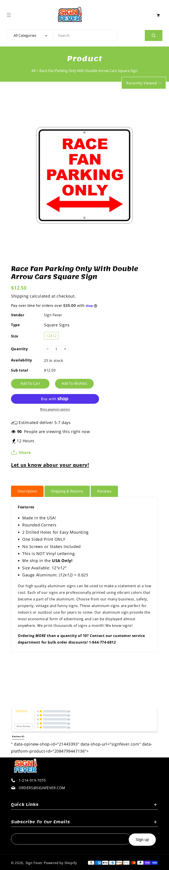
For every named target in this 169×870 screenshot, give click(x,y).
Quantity (19, 348)
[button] (10, 15)
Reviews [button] (18, 736)
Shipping (20, 296)
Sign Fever (53, 315)
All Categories (25, 35)
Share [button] (25, 452)
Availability (21, 360)
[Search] (153, 35)
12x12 (51, 335)
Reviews (104, 491)
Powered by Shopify (60, 863)
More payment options (55, 409)
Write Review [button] (23, 726)
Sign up (142, 839)
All (33, 70)
